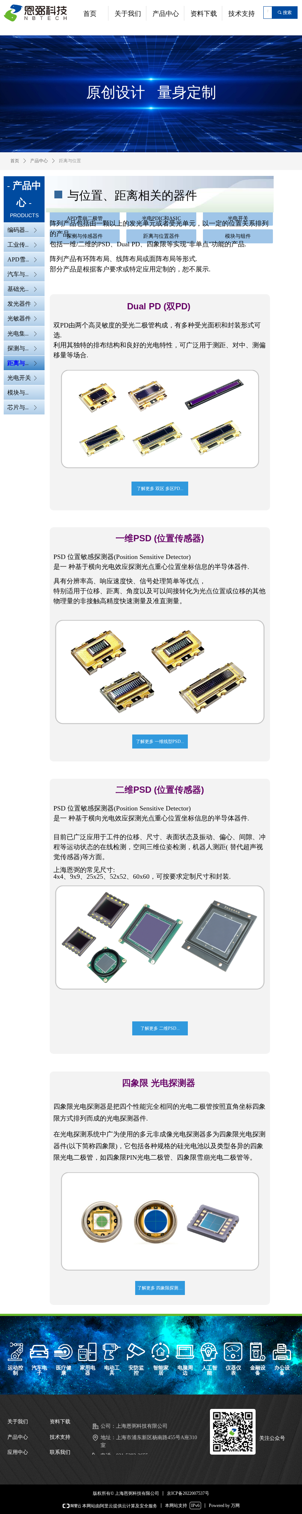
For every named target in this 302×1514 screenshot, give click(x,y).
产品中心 (39, 160)
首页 (14, 160)
